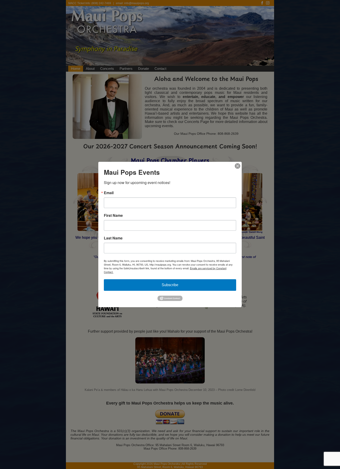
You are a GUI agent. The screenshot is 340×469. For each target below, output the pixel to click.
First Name (113, 215)
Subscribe (170, 285)
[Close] (237, 166)
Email (109, 193)
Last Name (113, 238)
